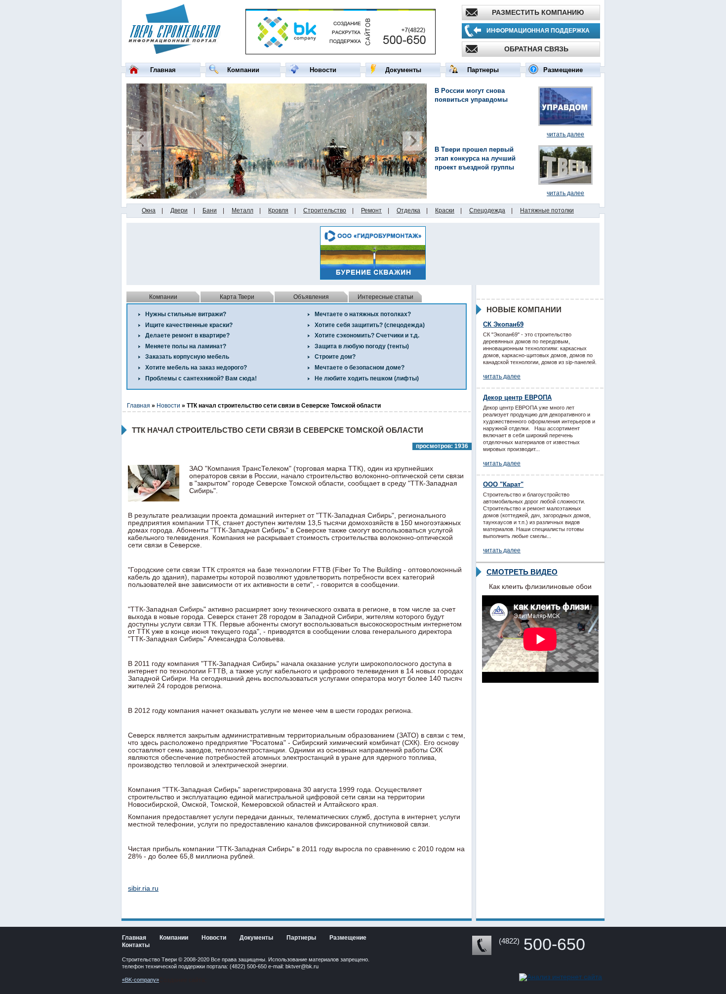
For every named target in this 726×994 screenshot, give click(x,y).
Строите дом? (335, 356)
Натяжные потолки (547, 210)
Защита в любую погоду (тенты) (362, 346)
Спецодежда (487, 210)
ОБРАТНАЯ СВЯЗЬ (536, 49)
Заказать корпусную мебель (187, 356)
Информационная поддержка (538, 30)
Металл (242, 210)
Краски (444, 210)
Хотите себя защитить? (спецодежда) (370, 325)
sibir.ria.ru (143, 888)
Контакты (136, 945)
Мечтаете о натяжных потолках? (363, 314)
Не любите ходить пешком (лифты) (367, 378)
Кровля (278, 210)
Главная (163, 70)
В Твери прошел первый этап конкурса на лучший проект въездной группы (475, 158)
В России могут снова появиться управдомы (471, 95)
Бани (209, 210)
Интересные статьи (385, 296)
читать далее (565, 134)
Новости (323, 70)
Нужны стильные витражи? (185, 314)
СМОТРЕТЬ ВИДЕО (522, 572)
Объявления (311, 296)
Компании (243, 70)
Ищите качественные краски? (189, 325)
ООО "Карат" (503, 484)
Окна (149, 210)
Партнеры (483, 70)
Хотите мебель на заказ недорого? (196, 367)
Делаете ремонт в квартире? (187, 335)
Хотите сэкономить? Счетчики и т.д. (367, 335)
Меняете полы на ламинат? (185, 346)
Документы (403, 70)
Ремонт (371, 210)
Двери (179, 210)
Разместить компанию (538, 12)
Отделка (408, 210)
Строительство (324, 210)
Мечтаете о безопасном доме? (359, 367)
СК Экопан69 (503, 324)
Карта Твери (237, 296)
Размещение (563, 70)
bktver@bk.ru (302, 966)
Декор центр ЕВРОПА (517, 397)
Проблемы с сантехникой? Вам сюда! (201, 378)
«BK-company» (140, 980)
